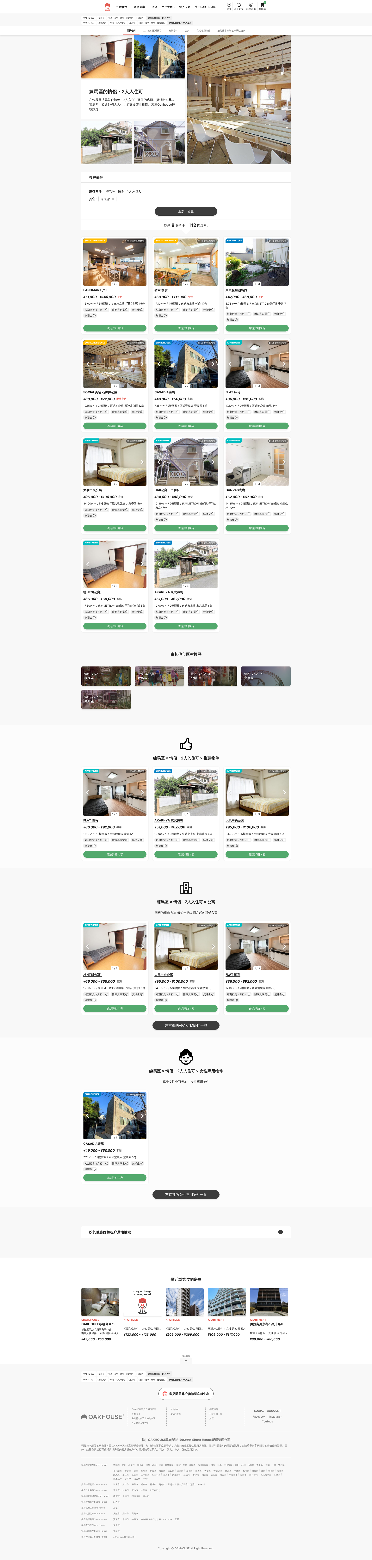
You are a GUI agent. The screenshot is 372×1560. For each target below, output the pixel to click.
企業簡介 (136, 1414)
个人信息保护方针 (140, 1423)
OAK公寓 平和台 (167, 490)
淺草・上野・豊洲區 (275, 1465)
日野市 (243, 1474)
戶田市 (135, 1484)
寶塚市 (116, 1519)
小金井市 (233, 1474)
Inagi (145, 1478)
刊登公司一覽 (215, 1414)
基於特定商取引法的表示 (143, 1418)
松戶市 (144, 1490)
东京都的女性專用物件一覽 (186, 1194)
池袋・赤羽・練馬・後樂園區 (160, 1465)
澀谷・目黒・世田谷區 (221, 1465)
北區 (200, 676)
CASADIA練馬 (164, 392)
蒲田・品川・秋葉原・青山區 (249, 1465)
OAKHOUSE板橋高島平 (98, 1324)
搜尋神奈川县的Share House (95, 1496)
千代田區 (117, 1471)
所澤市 (153, 1484)
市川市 (116, 1490)
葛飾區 (135, 1474)
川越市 (171, 1484)
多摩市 (277, 1474)
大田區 (207, 1471)
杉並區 (246, 1471)
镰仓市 (146, 1496)
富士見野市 (182, 1484)
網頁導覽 (213, 1409)
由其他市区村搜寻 (152, 30)
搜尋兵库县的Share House (94, 1519)
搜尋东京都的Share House (94, 1465)
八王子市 (156, 1474)
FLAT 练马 (233, 392)
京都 (115, 1507)
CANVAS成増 (235, 490)
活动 (154, 7)
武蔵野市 (176, 1474)
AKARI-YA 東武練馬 (168, 592)
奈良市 (116, 1525)
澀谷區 (228, 1471)
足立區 (125, 1474)
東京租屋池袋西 (236, 290)
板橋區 (94, 676)
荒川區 (94, 699)
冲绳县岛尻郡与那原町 (124, 1536)
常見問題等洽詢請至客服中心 (189, 1394)
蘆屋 (177, 1519)
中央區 (128, 1471)
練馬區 (116, 1474)
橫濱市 (116, 1496)
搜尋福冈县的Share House (94, 1531)
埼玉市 (116, 1484)
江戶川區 (145, 1474)
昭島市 (205, 1474)
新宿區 (144, 1471)
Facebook (259, 1416)
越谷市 (162, 1484)
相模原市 (136, 1496)
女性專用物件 (203, 30)
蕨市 (192, 1484)
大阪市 (116, 1513)
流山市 (135, 1490)
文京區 (254, 676)
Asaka (200, 1484)
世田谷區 (218, 1471)
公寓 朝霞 (161, 290)
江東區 (180, 1471)
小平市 (128, 1478)
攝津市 (125, 1513)
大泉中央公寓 (92, 490)
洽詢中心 (174, 1409)
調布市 (214, 1474)
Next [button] (142, 262)
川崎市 (125, 1496)
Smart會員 (175, 1414)
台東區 (162, 1471)
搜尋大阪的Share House (93, 1513)
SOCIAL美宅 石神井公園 (100, 392)
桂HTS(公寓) (92, 592)
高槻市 (135, 1513)
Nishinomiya (165, 1519)
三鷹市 (186, 1474)
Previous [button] (87, 262)
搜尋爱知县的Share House (94, 1502)
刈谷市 (116, 1502)
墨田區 (171, 1471)
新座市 (144, 1484)
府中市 (196, 1474)
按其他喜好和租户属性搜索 (231, 30)
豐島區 (147, 676)
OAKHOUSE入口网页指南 (144, 1409)
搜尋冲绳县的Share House (94, 1536)
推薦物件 (173, 30)
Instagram (275, 1416)
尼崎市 (125, 1519)
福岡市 (116, 1531)
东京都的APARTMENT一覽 (186, 1025)
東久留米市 (266, 1474)
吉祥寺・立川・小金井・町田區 (128, 1465)
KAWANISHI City (149, 1519)
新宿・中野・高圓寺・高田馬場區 (192, 1465)
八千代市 (154, 1490)
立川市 (166, 1474)
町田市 (223, 1474)
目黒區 (198, 1471)
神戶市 (135, 1519)
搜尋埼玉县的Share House (94, 1484)
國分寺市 (253, 1474)
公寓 (187, 30)
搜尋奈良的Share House (93, 1525)
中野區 (237, 1471)
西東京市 (117, 1478)
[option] (114, 262)
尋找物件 (131, 30)
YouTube (267, 1421)
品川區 (189, 1471)
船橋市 (125, 1490)
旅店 (211, 1418)
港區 (136, 1471)
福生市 (137, 1478)
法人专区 (185, 7)
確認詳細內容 (115, 328)
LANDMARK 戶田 (95, 290)
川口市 (125, 1484)
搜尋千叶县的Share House (94, 1490)
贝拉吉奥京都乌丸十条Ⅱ (266, 1324)
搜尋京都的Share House (93, 1507)
